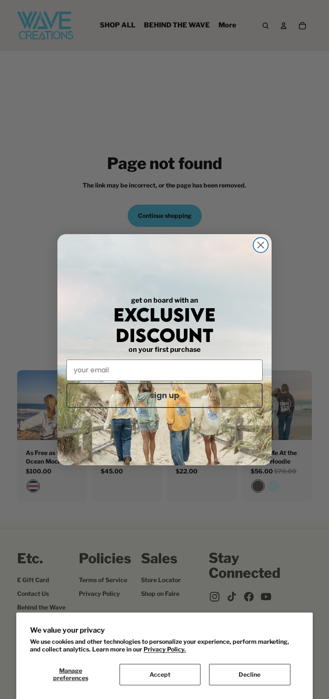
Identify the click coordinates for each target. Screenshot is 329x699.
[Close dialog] (260, 245)
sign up (164, 395)
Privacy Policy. (165, 649)
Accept (160, 674)
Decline (249, 674)
